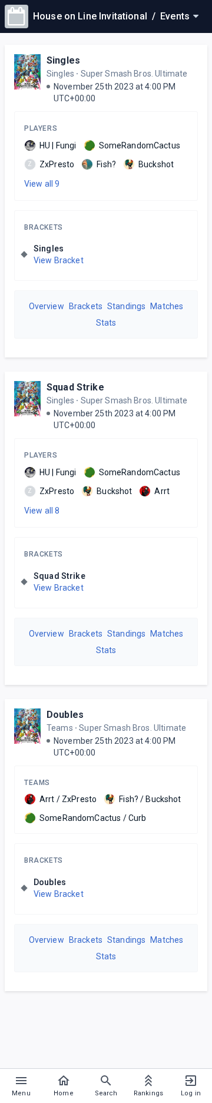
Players (40, 128)
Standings (126, 306)
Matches (166, 306)
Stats (106, 322)
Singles (63, 60)
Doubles (65, 714)
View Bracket (59, 260)
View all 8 (42, 510)
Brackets (43, 227)
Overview (46, 306)
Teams (37, 783)
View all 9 (42, 183)
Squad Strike (75, 387)
